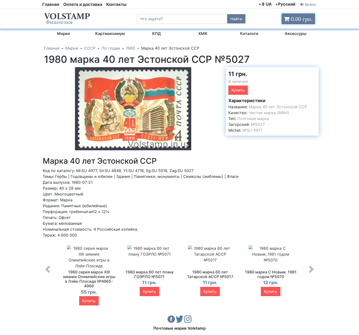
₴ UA (267, 4)
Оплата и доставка (82, 4)
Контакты (116, 4)
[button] (218, 72)
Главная (50, 4)
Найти (236, 18)
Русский (286, 4)
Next (311, 273)
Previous (47, 273)
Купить (238, 90)
